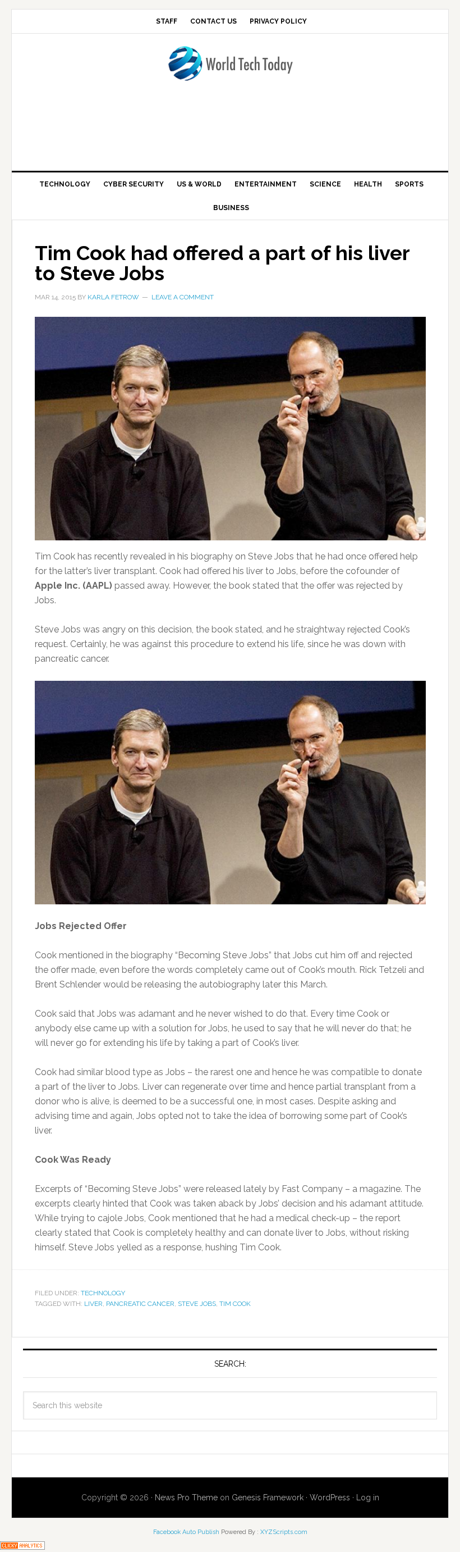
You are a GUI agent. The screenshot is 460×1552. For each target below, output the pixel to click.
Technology (103, 1293)
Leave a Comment (182, 297)
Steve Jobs (197, 1304)
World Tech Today (230, 70)
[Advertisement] (230, 129)
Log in (367, 1497)
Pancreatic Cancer (140, 1304)
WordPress (330, 1497)
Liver (93, 1304)
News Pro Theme (186, 1497)
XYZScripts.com (283, 1532)
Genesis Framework (267, 1497)
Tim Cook (235, 1304)
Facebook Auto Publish (186, 1532)
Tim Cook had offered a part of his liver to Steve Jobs (222, 263)
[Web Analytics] (22, 1544)
